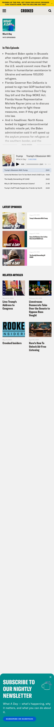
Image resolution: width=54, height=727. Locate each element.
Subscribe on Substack (19, 719)
